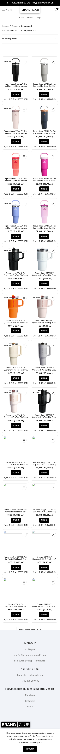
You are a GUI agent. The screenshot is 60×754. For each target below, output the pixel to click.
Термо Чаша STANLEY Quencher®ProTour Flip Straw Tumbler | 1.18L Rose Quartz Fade (16, 418)
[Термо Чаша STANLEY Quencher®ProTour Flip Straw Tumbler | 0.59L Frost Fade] (44, 259)
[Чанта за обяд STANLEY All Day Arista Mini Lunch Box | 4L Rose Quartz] (44, 496)
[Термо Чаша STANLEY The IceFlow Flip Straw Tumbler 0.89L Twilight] (44, 117)
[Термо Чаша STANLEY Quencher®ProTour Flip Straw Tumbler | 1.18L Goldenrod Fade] (16, 448)
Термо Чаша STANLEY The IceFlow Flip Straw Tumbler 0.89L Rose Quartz (15, 133)
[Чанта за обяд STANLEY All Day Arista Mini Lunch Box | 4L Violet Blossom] (16, 543)
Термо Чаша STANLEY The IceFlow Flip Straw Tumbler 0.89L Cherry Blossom (44, 228)
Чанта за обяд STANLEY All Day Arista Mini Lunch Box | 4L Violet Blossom (15, 559)
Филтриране (11, 39)
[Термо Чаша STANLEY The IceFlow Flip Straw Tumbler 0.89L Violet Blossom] (44, 165)
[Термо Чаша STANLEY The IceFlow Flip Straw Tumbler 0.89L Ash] (44, 70)
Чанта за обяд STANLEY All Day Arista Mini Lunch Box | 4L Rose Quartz (44, 512)
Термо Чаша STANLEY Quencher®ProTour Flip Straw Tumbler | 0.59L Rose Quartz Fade (44, 324)
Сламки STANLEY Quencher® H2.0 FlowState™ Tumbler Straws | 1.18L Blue (44, 606)
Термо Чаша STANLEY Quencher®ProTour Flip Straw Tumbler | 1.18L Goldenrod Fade (16, 465)
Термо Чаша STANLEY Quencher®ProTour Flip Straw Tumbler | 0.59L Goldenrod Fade (16, 324)
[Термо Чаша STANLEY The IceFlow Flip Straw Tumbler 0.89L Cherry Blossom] (44, 212)
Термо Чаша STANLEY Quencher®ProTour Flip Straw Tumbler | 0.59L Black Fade (16, 275)
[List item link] (30, 675)
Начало (5, 26)
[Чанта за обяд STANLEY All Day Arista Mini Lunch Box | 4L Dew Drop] (16, 496)
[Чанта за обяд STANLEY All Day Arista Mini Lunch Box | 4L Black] (44, 448)
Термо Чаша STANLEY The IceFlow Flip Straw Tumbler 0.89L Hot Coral (15, 181)
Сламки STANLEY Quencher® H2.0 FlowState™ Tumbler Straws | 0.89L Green (44, 559)
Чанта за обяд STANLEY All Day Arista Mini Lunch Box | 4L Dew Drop (15, 512)
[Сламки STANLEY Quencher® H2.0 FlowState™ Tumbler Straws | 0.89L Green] (44, 543)
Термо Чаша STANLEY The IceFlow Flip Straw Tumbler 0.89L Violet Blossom (44, 181)
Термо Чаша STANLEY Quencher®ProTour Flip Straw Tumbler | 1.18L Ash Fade (44, 370)
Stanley (15, 26)
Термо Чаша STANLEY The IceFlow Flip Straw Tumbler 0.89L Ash (44, 86)
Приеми (30, 749)
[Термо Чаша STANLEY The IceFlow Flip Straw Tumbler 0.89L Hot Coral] (16, 165)
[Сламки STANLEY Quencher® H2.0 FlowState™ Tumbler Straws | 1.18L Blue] (44, 590)
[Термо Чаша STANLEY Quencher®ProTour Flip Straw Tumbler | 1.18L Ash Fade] (44, 354)
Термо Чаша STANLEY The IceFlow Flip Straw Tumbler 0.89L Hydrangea (15, 228)
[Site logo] (30, 10)
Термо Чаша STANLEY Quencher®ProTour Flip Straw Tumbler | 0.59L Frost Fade (44, 275)
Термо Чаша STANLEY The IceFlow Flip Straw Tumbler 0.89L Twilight (44, 133)
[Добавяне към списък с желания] (23, 61)
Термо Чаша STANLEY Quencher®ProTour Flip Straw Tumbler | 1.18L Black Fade (44, 417)
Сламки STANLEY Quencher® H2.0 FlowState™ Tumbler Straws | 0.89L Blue (16, 606)
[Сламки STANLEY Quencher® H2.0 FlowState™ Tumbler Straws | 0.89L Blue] (16, 590)
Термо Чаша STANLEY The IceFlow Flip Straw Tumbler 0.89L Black (15, 86)
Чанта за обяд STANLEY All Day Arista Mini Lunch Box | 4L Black (44, 464)
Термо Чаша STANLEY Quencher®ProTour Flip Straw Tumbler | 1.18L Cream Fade (16, 370)
